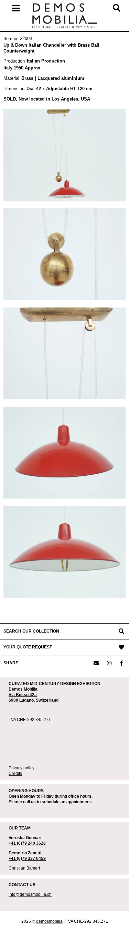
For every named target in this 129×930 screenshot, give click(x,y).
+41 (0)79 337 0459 (27, 858)
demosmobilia (49, 921)
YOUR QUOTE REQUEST (27, 647)
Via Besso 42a (23, 694)
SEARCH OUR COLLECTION (31, 631)
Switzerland (47, 700)
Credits (15, 773)
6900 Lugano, (22, 700)
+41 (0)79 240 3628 (27, 843)
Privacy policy (21, 768)
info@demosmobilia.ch (30, 894)
